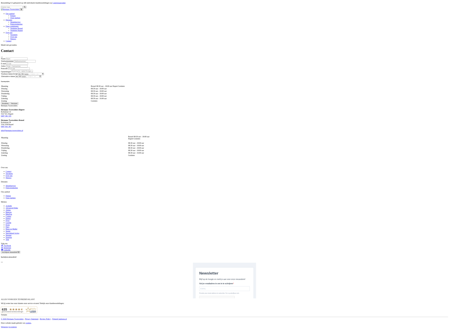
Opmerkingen (6, 72)
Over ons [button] (9, 33)
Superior (9, 237)
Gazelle (8, 223)
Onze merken (15, 18)
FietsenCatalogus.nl (59, 319)
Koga (8, 225)
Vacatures (13, 35)
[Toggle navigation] (21, 9)
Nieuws (13, 39)
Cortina (8, 216)
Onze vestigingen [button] (12, 26)
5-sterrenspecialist (58, 3)
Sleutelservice (15, 22)
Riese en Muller (11, 229)
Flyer (7, 221)
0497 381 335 (6, 116)
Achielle (9, 206)
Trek (7, 240)
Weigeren (4, 327)
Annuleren (5, 103)
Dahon (8, 218)
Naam (3, 59)
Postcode (4, 68)
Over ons (13, 37)
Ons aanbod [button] (10, 14)
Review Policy (45, 319)
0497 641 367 (6, 127)
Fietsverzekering (16, 24)
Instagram (7, 248)
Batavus (9, 212)
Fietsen (13, 16)
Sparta (8, 231)
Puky (7, 227)
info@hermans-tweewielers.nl (12, 131)
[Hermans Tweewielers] (10, 9)
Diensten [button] (9, 20)
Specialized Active (12, 233)
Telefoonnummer (7, 61)
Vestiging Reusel (16, 28)
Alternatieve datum (8, 76)
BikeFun (9, 214)
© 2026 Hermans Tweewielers (12, 319)
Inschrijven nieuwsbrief (10, 252)
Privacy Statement (31, 319)
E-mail (3, 64)
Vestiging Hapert (16, 30)
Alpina (8, 210)
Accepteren (12, 327)
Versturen (14, 103)
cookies (28, 323)
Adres (3, 66)
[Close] (2, 262)
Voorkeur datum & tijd (9, 74)
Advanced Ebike (12, 208)
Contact (8, 41)
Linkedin (6, 250)
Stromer (8, 235)
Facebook (7, 246)
